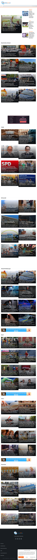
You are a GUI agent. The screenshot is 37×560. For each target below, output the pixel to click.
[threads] (19, 539)
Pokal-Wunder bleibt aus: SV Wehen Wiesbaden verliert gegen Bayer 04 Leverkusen (31, 25)
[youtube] (21, 539)
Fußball (30, 20)
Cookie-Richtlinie (23, 558)
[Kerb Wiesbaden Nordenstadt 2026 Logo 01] (25, 11)
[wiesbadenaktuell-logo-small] (5, 1)
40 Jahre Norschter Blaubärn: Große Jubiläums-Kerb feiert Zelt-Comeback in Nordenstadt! (31, 14)
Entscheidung (31, 31)
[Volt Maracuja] (25, 32)
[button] (35, 550)
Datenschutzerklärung (27, 558)
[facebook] (16, 539)
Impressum (32, 558)
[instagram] (17, 539)
